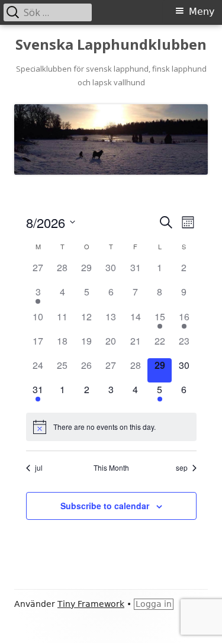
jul (39, 467)
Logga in (154, 604)
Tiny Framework (90, 604)
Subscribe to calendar (104, 506)
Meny (201, 11)
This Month (111, 467)
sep (182, 467)
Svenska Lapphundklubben (111, 45)
